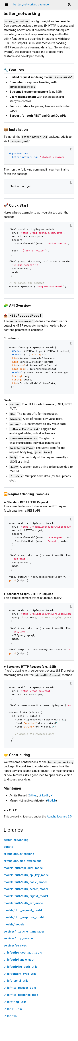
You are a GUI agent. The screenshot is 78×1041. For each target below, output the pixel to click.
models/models (14, 924)
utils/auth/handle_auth (19, 959)
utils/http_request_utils (20, 987)
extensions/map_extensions (23, 861)
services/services (15, 945)
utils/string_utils (15, 1002)
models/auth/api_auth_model (23, 868)
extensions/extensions (19, 854)
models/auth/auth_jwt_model (24, 903)
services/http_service (18, 938)
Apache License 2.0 (59, 816)
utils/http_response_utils (21, 995)
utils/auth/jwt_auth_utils (21, 966)
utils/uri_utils (13, 1009)
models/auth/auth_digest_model (26, 896)
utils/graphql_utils (16, 980)
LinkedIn (44, 795)
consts (8, 847)
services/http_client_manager (24, 931)
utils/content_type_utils (20, 974)
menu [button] (6, 4)
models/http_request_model (23, 910)
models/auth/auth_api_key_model (26, 875)
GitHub (33, 795)
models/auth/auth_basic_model (25, 882)
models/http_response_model (24, 917)
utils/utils (10, 1016)
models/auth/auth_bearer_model (26, 889)
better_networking (16, 840)
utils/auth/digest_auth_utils (23, 952)
